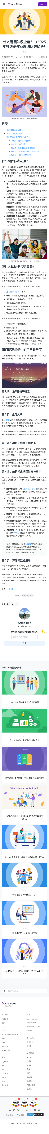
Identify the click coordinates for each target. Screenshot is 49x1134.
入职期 (7, 420)
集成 (28, 1014)
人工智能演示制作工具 (10, 1034)
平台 (16, 533)
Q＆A (4, 1031)
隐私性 (29, 1073)
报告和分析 (6, 1050)
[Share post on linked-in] (8, 604)
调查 (3, 1038)
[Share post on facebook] (17, 604)
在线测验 (5, 1019)
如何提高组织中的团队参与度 (18, 137)
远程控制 (5, 1046)
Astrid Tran (24, 622)
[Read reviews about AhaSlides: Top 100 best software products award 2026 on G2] (16, 1102)
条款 (28, 1069)
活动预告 (5, 1073)
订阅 (24, 643)
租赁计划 (30, 1042)
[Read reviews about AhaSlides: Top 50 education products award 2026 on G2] (24, 1102)
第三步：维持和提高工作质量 (23, 148)
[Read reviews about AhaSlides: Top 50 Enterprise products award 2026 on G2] (33, 1102)
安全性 (29, 1081)
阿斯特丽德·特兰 (8, 57)
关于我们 (30, 1057)
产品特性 (5, 1014)
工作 (24, 51)
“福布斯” (11, 589)
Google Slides (32, 1019)
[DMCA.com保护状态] (35, 1114)
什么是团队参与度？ (14, 130)
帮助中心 (5, 1077)
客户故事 (5, 1085)
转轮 (3, 1042)
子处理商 (30, 1089)
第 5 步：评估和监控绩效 (21, 155)
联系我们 (30, 1061)
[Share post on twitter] (12, 604)
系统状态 (9, 1114)
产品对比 (5, 1062)
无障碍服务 (31, 1085)
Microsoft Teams (33, 1027)
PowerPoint (31, 1023)
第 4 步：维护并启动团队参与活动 (25, 151)
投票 (3, 1023)
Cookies (30, 1077)
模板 (3, 1069)
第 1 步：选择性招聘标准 (21, 140)
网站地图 (20, 1114)
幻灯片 (28, 543)
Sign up (42, 4)
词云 (3, 1027)
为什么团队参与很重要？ (16, 133)
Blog (3, 1065)
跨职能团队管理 (27, 595)
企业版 (29, 1046)
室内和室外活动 (28, 488)
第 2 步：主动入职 (18, 144)
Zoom (29, 1031)
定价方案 (30, 1038)
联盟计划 (5, 1081)
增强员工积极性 (12, 292)
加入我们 (30, 1065)
